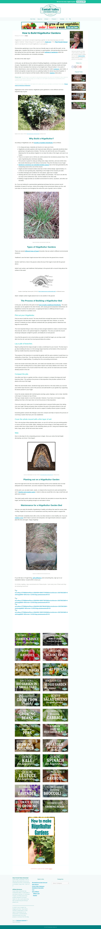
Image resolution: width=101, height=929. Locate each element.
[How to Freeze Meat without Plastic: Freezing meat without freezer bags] (79, 99)
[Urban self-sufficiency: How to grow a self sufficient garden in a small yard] (27, 700)
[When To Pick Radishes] (27, 670)
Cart (33, 900)
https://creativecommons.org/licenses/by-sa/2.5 (47, 291)
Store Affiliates (35, 902)
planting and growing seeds (27, 492)
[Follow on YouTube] (80, 67)
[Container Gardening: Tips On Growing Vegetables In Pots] (55, 746)
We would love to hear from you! (39, 893)
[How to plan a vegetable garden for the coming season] (55, 700)
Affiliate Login (36, 904)
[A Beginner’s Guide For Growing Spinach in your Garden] (55, 776)
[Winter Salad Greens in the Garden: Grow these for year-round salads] (55, 715)
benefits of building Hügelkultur (43, 142)
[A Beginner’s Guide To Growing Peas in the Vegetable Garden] (27, 746)
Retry (50, 879)
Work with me (35, 894)
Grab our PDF (81, 1)
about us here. (81, 56)
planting (52, 73)
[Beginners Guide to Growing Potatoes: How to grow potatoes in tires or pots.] (27, 761)
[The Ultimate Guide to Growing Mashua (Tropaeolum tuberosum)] (27, 685)
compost (56, 69)
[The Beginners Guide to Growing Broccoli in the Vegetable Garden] (55, 806)
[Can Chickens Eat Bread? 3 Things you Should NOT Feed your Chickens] (79, 90)
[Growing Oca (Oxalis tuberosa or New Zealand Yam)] (55, 670)
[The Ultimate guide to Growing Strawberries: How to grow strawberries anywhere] (27, 822)
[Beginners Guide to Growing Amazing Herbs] (55, 822)
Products (54, 19)
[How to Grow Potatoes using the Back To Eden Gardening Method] (55, 761)
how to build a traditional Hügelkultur (50, 305)
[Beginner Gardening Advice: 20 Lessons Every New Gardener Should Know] (27, 655)
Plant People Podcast (61, 42)
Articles (46, 19)
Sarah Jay (48, 42)
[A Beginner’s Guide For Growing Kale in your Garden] (27, 776)
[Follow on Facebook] (73, 67)
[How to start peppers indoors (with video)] (55, 685)
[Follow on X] (75, 67)
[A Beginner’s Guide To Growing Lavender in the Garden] (27, 806)
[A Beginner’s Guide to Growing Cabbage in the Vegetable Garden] (55, 731)
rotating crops (19, 517)
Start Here (32, 19)
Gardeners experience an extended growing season (34, 164)
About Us (40, 19)
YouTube (62, 19)
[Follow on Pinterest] (78, 67)
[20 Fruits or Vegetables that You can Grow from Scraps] (27, 715)
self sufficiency (37, 578)
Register (35, 905)
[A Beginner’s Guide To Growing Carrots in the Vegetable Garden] (55, 791)
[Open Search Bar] (70, 19)
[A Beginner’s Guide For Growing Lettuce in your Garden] (27, 791)
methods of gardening (51, 52)
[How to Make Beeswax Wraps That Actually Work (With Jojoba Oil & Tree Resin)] (79, 80)
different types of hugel (32, 251)
